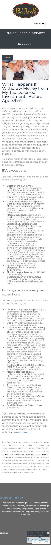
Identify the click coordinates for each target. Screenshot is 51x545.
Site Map (4, 533)
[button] (39, 23)
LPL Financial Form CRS (12, 498)
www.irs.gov (20, 432)
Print (7, 57)
